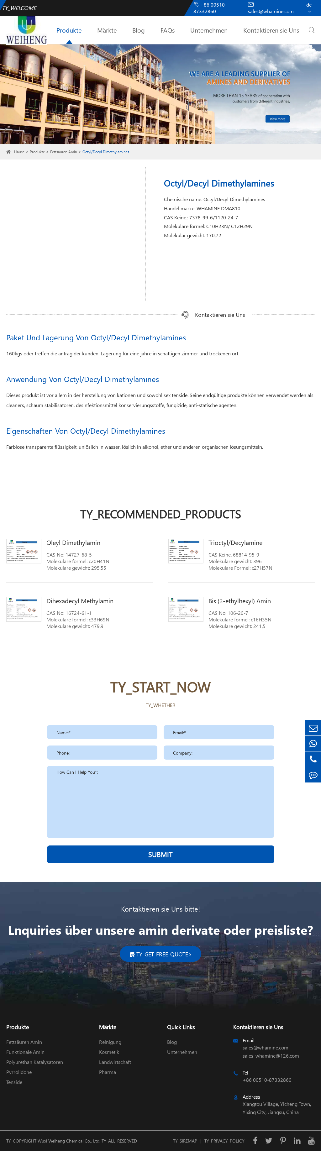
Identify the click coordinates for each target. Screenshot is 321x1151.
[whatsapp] (313, 743)
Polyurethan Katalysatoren (34, 1062)
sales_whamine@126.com (271, 1055)
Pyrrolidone (19, 1072)
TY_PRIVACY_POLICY (224, 1141)
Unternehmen (209, 29)
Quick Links (181, 1027)
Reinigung (110, 1042)
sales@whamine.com (271, 8)
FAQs (167, 29)
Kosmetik (109, 1052)
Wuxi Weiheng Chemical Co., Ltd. (69, 1141)
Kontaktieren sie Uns (271, 29)
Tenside (14, 1082)
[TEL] (313, 759)
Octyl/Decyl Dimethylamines (105, 151)
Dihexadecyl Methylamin (79, 600)
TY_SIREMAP (185, 1141)
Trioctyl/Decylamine (235, 542)
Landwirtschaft (115, 1062)
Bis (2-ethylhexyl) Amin (239, 600)
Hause (19, 151)
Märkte (107, 29)
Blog (138, 29)
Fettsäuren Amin (63, 151)
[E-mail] (313, 727)
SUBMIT (160, 854)
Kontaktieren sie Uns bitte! (160, 908)
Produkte (69, 29)
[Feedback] (313, 774)
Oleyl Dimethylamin (73, 542)
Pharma (107, 1072)
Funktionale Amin (25, 1052)
